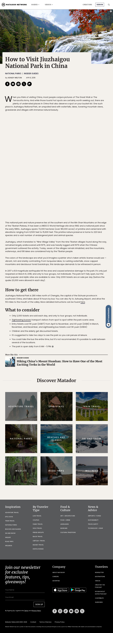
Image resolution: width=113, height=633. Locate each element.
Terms (59, 331)
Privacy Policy (69, 331)
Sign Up (78, 326)
